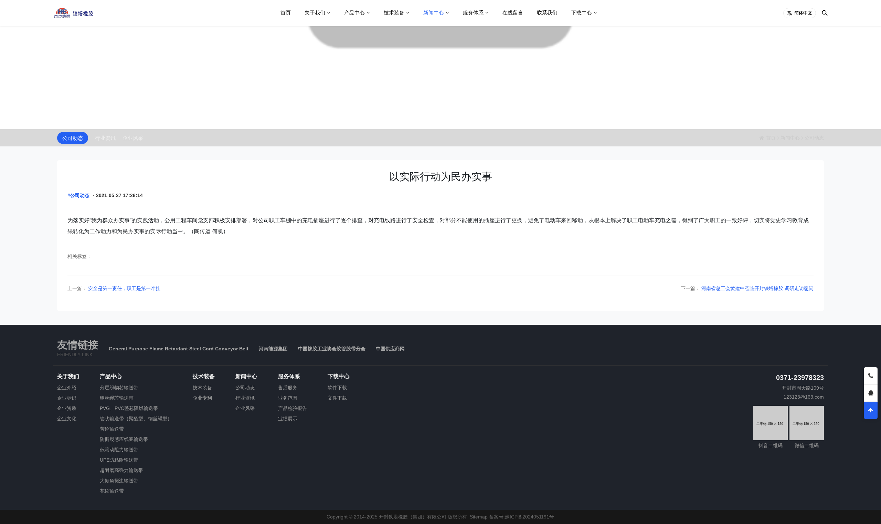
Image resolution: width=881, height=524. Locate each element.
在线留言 (512, 13)
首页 (285, 13)
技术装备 (394, 13)
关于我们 (315, 13)
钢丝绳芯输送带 (117, 398)
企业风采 (133, 138)
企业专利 (202, 398)
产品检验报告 (292, 408)
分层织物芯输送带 (119, 387)
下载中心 (581, 13)
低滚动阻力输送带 (119, 449)
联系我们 (547, 13)
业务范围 (287, 398)
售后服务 (287, 387)
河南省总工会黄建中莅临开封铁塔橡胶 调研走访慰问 (757, 288)
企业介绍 (66, 387)
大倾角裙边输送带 (119, 480)
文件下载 (337, 398)
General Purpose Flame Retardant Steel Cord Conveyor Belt (178, 348)
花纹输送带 (112, 491)
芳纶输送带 (112, 429)
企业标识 (66, 398)
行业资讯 (105, 138)
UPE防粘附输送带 (119, 460)
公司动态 (72, 138)
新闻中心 (433, 13)
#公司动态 (78, 195)
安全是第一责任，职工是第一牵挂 (123, 288)
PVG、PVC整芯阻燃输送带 (129, 408)
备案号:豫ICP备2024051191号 (521, 517)
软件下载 (337, 387)
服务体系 (473, 13)
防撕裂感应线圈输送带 (124, 439)
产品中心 (354, 13)
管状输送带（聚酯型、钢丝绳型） (136, 418)
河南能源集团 (273, 348)
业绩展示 (287, 418)
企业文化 (66, 418)
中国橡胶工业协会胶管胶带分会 (331, 348)
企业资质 (66, 408)
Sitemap (479, 517)
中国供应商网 (390, 348)
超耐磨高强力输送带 (121, 470)
